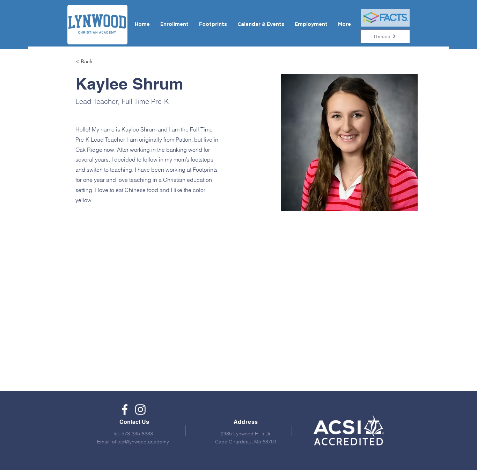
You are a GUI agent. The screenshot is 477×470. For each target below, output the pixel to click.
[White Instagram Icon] (140, 409)
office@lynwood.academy (140, 442)
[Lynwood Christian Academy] (125, 409)
